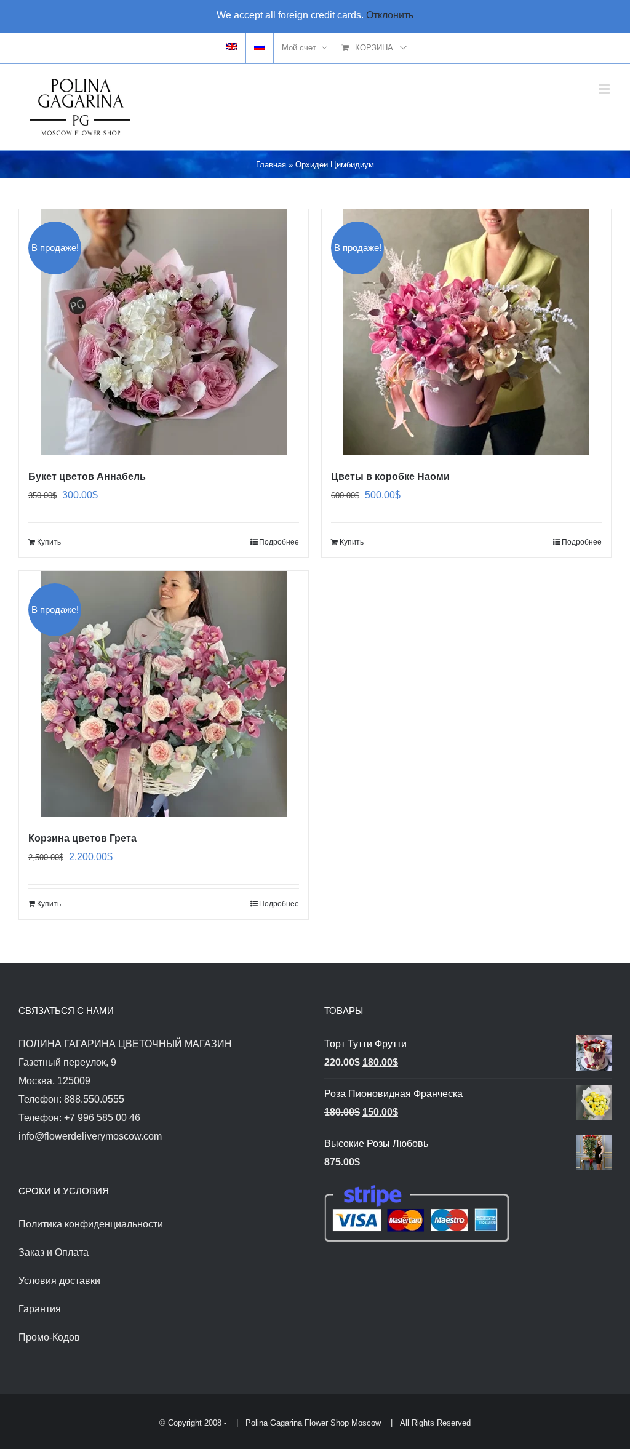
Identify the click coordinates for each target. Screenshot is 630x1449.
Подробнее (279, 542)
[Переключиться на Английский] (231, 48)
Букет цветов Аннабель (87, 476)
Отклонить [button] (389, 15)
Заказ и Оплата (53, 1252)
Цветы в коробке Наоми (390, 476)
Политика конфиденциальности (90, 1224)
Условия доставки (59, 1280)
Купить (49, 542)
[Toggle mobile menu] (605, 88)
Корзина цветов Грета (82, 838)
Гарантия (39, 1309)
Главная (271, 164)
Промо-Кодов (49, 1337)
